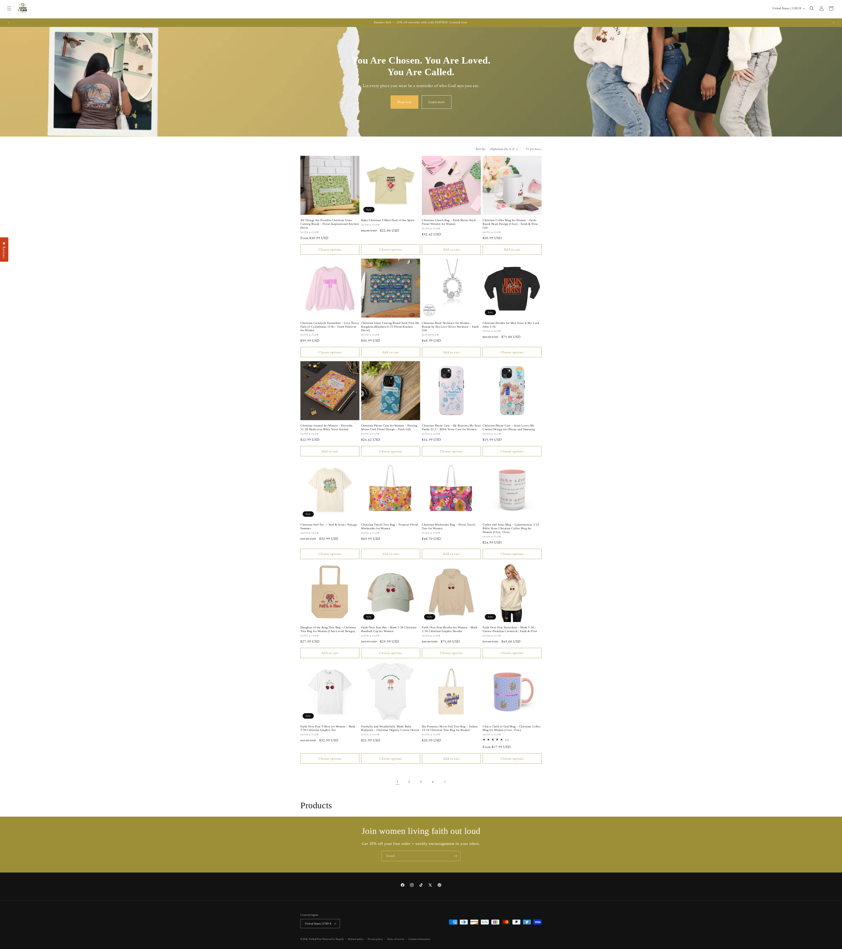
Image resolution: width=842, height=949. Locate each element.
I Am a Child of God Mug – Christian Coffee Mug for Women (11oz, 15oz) (512, 728)
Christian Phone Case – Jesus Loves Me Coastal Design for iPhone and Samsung (509, 427)
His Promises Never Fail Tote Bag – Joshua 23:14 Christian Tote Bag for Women (450, 728)
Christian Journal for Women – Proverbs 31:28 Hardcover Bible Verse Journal (326, 427)
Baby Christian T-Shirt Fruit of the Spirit (387, 220)
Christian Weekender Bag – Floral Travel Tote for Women (448, 526)
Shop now (404, 102)
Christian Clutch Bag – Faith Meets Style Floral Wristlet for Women (449, 222)
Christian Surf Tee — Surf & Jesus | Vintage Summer (328, 526)
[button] (9, 8)
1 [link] (397, 781)
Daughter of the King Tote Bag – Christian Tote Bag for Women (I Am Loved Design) (328, 629)
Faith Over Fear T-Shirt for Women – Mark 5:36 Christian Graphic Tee (327, 728)
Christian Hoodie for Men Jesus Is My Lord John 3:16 (511, 324)
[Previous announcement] (8, 22)
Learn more (436, 102)
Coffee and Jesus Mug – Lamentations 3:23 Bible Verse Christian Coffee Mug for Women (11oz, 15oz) (511, 528)
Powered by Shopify (333, 938)
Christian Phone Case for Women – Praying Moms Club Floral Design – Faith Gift (389, 427)
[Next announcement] (833, 22)
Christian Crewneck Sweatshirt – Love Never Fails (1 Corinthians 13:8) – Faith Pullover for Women (329, 326)
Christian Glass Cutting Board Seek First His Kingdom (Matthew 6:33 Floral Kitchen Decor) (390, 326)
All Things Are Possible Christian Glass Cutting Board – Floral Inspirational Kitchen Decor (329, 224)
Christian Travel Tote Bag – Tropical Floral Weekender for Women (389, 526)
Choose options (329, 249)
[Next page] (445, 781)
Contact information (419, 938)
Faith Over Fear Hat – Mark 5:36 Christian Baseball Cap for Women (389, 629)
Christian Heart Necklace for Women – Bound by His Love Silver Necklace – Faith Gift (450, 326)
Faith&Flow (315, 938)
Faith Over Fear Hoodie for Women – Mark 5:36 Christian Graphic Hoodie (449, 629)
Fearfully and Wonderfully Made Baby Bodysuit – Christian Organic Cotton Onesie (390, 728)
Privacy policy (375, 938)
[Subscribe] (455, 856)
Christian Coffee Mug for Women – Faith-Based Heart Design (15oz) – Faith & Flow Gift (510, 224)
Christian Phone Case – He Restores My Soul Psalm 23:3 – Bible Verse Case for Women (451, 427)
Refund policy (356, 938)
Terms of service (395, 938)
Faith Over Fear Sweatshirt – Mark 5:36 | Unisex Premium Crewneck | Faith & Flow (510, 629)
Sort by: (481, 149)
